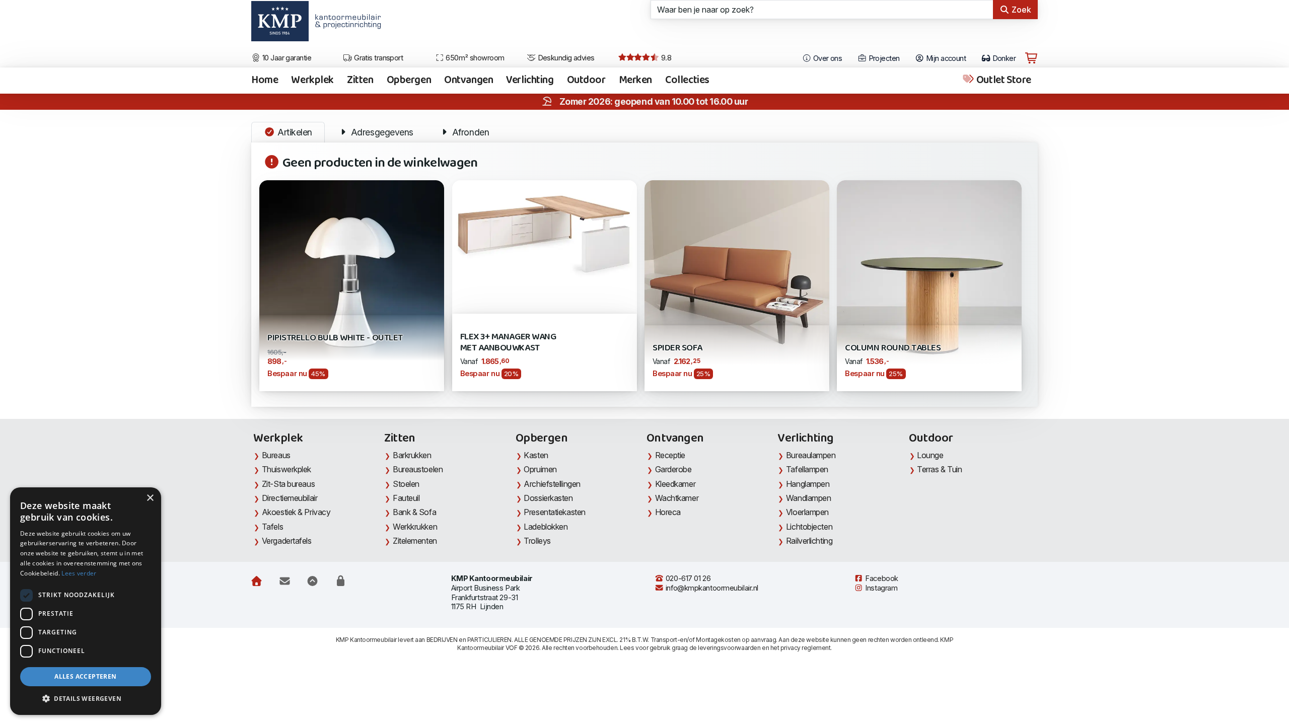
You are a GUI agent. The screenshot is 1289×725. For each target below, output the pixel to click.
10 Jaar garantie (286, 57)
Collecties (687, 80)
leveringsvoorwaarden (729, 647)
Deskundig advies (565, 57)
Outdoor (586, 80)
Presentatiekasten (554, 512)
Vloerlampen (807, 512)
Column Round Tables (893, 348)
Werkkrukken (415, 527)
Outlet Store (1002, 80)
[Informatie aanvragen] (285, 581)
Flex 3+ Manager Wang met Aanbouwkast (508, 342)
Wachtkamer (677, 498)
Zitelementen (415, 541)
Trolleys (537, 541)
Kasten (536, 455)
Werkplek (312, 80)
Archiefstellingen (552, 484)
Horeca (668, 512)
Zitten (360, 80)
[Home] (256, 581)
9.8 (665, 57)
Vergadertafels (287, 541)
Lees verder (78, 573)
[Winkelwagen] (1031, 58)
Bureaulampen (811, 455)
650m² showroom (474, 57)
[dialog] (85, 601)
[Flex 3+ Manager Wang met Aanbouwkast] (544, 230)
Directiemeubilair (289, 498)
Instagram (881, 588)
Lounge (930, 455)
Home (264, 80)
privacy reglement (805, 647)
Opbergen (409, 80)
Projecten (883, 58)
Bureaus (276, 455)
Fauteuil (406, 498)
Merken (635, 80)
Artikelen (293, 132)
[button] (85, 699)
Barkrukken (412, 455)
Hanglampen (808, 484)
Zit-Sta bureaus (288, 484)
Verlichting (529, 80)
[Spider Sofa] (736, 271)
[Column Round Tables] (929, 284)
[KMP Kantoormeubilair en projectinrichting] (345, 24)
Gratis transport (377, 57)
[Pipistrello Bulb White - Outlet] (351, 271)
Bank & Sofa (414, 512)
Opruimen (540, 469)
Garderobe (673, 469)
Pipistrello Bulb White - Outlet (335, 338)
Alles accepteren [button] (85, 676)
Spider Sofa (677, 348)
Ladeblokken (545, 527)
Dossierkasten (548, 498)
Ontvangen (468, 80)
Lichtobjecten (809, 527)
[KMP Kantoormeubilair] (279, 24)
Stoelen (406, 484)
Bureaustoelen (418, 469)
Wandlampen (808, 498)
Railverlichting (809, 541)
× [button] (150, 498)
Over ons (826, 58)
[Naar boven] (312, 581)
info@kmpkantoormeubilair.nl (711, 588)
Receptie (670, 455)
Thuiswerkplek (286, 469)
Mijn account (945, 58)
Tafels (272, 527)
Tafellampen (807, 469)
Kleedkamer (675, 484)
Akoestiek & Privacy (296, 512)
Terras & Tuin (939, 469)
